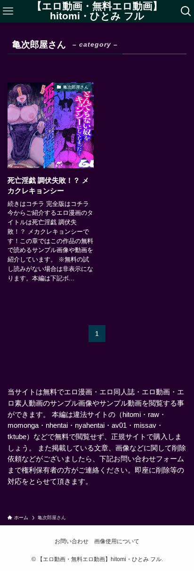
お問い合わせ (72, 541)
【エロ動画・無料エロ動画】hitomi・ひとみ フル (97, 11)
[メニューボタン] (8, 11)
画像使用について (116, 541)
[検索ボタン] (186, 11)
